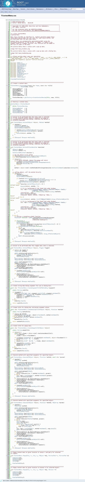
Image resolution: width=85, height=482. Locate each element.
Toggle (22, 263)
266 (7, 309)
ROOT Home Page (6, 9)
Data (24, 303)
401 (7, 455)
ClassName (41, 315)
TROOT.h (19, 63)
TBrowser (51, 469)
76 (7, 104)
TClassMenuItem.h (22, 73)
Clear (22, 301)
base (6, 11)
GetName (55, 293)
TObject (30, 122)
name (37, 85)
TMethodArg (44, 288)
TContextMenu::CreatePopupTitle (28, 328)
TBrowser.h (20, 74)
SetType (25, 162)
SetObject (25, 255)
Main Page (16, 9)
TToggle (41, 248)
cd (26, 256)
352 (7, 402)
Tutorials (23, 9)
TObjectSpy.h (21, 77)
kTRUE (29, 262)
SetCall (25, 163)
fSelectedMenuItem (18, 111)
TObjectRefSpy (19, 258)
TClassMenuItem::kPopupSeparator (38, 162)
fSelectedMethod (17, 108)
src (9, 11)
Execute (19, 133)
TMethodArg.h (21, 68)
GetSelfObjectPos (43, 179)
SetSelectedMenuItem (21, 126)
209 (7, 248)
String (28, 426)
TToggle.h (20, 72)
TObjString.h (21, 71)
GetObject (25, 270)
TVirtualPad (21, 271)
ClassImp (13, 79)
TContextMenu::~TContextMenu (19, 104)
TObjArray (55, 402)
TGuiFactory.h (21, 66)
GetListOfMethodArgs (28, 130)
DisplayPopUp (17, 463)
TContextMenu (20, 79)
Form (29, 189)
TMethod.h (20, 67)
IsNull (27, 425)
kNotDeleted (32, 161)
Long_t (34, 191)
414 (7, 469)
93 (7, 122)
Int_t (28, 455)
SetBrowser (16, 457)
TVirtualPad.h (21, 65)
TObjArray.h (20, 70)
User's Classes (30, 9)
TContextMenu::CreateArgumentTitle (29, 288)
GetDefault (27, 294)
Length (26, 343)
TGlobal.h (20, 69)
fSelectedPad (21, 254)
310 (7, 357)
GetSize (42, 180)
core (2, 11)
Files (56, 9)
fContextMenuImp (22, 106)
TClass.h (19, 75)
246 (7, 288)
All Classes (49, 9)
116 (7, 147)
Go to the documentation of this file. (15, 20)
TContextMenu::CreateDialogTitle (29, 309)
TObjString (20, 423)
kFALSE (30, 268)
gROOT (22, 193)
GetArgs (73, 167)
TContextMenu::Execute (21, 357)
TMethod (41, 122)
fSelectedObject (17, 110)
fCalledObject (17, 109)
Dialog (30, 131)
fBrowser (18, 137)
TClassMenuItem (32, 147)
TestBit (26, 161)
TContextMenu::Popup (20, 455)
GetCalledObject (32, 157)
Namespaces (40, 9)
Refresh (30, 137)
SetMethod (18, 125)
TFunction (18, 217)
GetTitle (41, 293)
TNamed (22, 86)
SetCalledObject (19, 127)
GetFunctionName (57, 167)
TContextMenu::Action (20, 122)
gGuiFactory (28, 97)
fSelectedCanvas (39, 259)
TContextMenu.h (21, 64)
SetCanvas (16, 460)
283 (7, 328)
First (39, 130)
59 (7, 85)
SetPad (15, 461)
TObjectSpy (18, 251)
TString (19, 290)
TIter (18, 422)
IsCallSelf (25, 156)
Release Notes (63, 9)
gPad (29, 254)
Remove (26, 344)
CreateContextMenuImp (39, 97)
